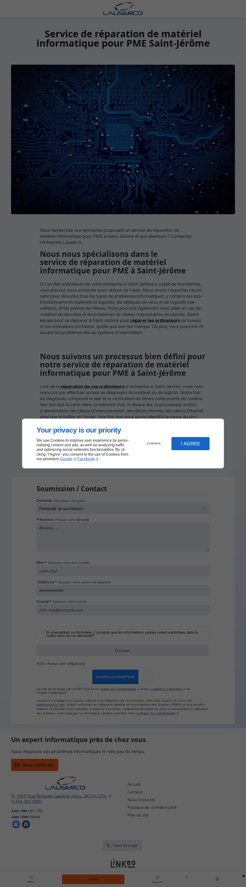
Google (66, 459)
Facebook (85, 459)
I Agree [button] (190, 443)
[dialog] (123, 443)
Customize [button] (154, 443)
